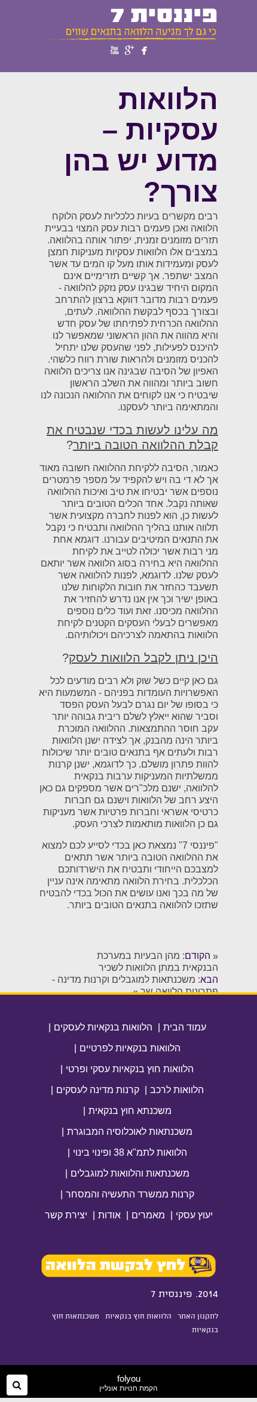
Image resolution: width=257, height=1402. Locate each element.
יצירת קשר (66, 1215)
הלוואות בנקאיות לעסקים (103, 1027)
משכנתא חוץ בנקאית (130, 1111)
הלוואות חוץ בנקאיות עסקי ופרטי (130, 1069)
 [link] (144, 51)
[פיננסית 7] (128, 38)
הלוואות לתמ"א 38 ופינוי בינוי (130, 1152)
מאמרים (148, 1215)
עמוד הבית (184, 1027)
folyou (128, 1382)
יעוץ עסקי (194, 1215)
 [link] (115, 51)
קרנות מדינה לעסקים (97, 1090)
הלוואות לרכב (177, 1090)
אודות (109, 1215)
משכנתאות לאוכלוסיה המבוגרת (129, 1131)
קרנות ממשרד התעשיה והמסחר (130, 1194)
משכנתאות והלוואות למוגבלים (130, 1173)
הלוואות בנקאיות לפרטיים (129, 1048)
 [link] (130, 51)
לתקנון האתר (198, 1316)
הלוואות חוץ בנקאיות (138, 1316)
